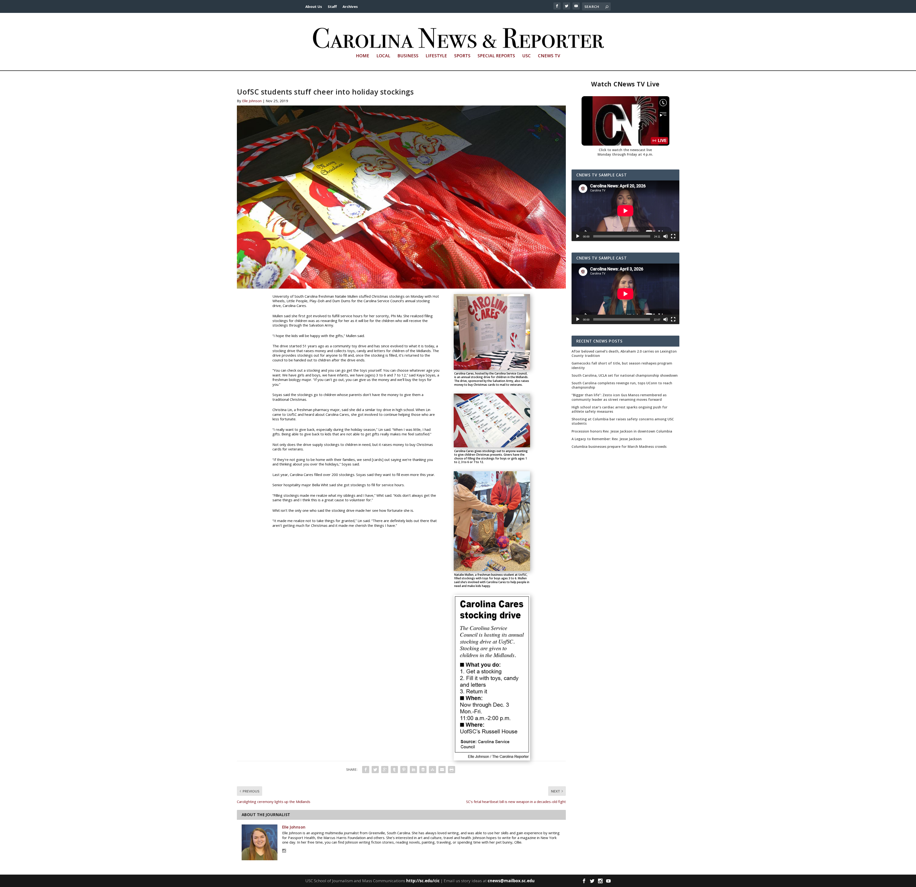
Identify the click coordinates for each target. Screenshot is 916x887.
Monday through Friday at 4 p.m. (625, 154)
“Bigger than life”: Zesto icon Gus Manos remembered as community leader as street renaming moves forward (619, 397)
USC (526, 56)
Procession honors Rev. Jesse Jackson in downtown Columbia (622, 431)
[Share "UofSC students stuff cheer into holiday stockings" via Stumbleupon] (432, 769)
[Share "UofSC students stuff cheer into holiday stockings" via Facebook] (365, 769)
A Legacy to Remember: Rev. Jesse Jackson (607, 439)
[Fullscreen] (673, 236)
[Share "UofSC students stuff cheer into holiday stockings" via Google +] (385, 769)
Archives (350, 6)
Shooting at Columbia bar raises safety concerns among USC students (623, 421)
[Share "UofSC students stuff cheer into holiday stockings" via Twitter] (375, 769)
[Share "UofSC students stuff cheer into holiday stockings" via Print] (451, 769)
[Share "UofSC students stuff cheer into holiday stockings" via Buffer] (423, 769)
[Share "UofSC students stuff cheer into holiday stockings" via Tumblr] (394, 769)
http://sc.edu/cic (423, 880)
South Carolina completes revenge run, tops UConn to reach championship (622, 385)
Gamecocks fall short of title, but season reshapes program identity (622, 365)
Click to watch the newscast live (625, 150)
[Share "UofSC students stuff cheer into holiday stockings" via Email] (442, 769)
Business (407, 56)
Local (383, 56)
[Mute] (665, 236)
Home (362, 56)
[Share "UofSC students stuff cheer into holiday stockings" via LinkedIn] (413, 769)
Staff (332, 6)
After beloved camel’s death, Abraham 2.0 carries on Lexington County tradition (624, 353)
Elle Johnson (252, 100)
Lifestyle (436, 56)
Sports (462, 56)
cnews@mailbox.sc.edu (511, 880)
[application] (625, 210)
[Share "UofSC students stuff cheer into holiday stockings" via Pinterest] (404, 769)
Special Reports (496, 56)
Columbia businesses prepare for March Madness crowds (619, 446)
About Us (313, 6)
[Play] (577, 236)
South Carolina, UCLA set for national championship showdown (625, 375)
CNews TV (549, 56)
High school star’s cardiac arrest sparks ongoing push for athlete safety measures (619, 409)
